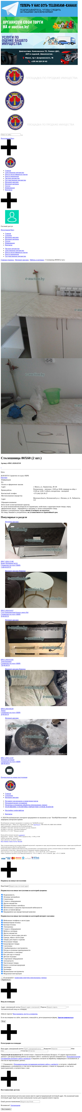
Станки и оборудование (12, 901)
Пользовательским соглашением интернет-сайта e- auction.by (36, 1064)
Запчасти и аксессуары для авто (15, 935)
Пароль (43, 1007)
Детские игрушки (9, 956)
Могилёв (20, 841)
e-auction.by (22, 835)
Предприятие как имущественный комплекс (19, 912)
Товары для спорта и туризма (14, 939)
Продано (4, 477)
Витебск (6, 841)
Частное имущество (12, 178)
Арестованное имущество (14, 172)
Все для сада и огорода (11, 954)
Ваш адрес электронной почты (12, 1049)
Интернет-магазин (12, 182)
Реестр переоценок (12, 176)
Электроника (8, 927)
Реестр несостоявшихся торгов (16, 174)
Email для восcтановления (10, 1101)
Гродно (15, 841)
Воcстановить (6, 1109)
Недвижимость (8, 895)
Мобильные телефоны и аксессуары (16, 920)
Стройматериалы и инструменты (15, 948)
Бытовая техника (9, 925)
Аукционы (9, 795)
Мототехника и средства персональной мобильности (22, 908)
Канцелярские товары (11, 944)
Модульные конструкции (12, 974)
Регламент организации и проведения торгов (21, 801)
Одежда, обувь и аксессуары (13, 937)
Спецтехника (8, 899)
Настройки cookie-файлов (14, 810)
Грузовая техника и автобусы (14, 905)
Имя (72, 1049)
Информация (10, 188)
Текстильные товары (11, 963)
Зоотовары (7, 967)
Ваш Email (4, 886)
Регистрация (5, 138)
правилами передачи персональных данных (31, 978)
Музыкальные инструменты (13, 971)
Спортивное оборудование (13, 959)
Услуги (7, 186)
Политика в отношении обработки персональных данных (26, 805)
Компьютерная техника (11, 922)
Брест (2, 841)
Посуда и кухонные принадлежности (16, 950)
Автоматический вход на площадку (14, 1009)
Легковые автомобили (11, 897)
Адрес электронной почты (10, 1007)
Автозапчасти (8, 961)
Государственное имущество (15, 180)
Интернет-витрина (12, 184)
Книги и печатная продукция (14, 965)
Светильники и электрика (12, 952)
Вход (12, 138)
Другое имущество (10, 903)
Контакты (8, 190)
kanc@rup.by (37, 824)
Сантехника (7, 946)
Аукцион (8, 235)
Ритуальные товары (10, 942)
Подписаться (6, 980)
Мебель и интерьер (10, 931)
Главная (8, 171)
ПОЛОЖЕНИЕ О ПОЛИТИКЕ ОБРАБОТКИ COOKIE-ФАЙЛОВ (29, 807)
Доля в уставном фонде (11, 910)
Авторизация (15, 1105)
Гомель (11, 841)
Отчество (24, 1051)
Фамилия (47, 1049)
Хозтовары (7, 969)
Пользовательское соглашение (16, 803)
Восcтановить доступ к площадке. (25, 1014)
